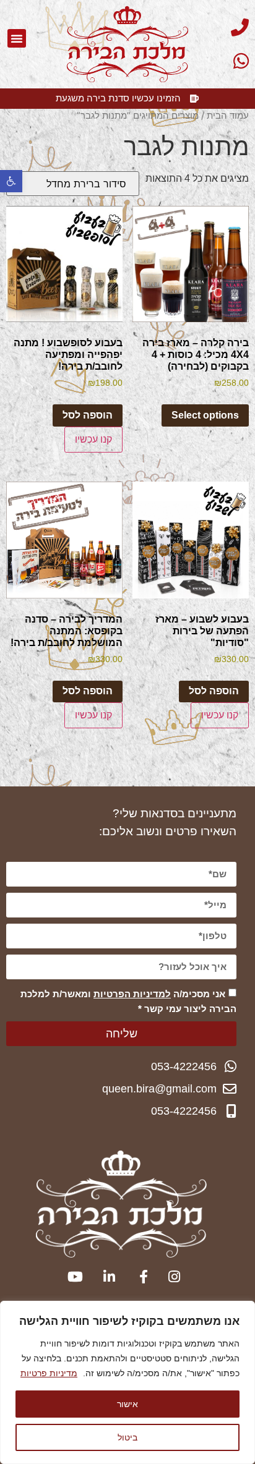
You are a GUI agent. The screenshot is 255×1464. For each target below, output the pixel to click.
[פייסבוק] (137, 1276)
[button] (11, 181)
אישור (127, 1403)
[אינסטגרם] (170, 1276)
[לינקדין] (105, 1276)
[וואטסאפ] (218, 61)
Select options (205, 415)
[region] (127, 1382)
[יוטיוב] (73, 1276)
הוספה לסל (88, 415)
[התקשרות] (218, 27)
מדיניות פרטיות (48, 1373)
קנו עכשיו (93, 439)
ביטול (127, 1437)
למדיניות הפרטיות (132, 994)
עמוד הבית (228, 115)
